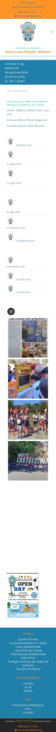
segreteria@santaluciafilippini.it (29, 7)
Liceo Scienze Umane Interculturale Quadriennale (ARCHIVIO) (28, 654)
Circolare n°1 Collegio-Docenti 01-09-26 (32, 140)
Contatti (28, 712)
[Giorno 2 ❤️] (28, 420)
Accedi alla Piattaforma (29, 16)
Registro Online (29, 12)
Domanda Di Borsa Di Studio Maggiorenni (27, 120)
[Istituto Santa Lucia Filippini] (28, 31)
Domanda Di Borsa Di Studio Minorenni (26, 126)
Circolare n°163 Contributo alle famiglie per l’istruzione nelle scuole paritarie (28, 156)
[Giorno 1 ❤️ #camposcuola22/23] (28, 461)
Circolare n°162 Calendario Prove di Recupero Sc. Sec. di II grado (25, 175)
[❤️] (28, 338)
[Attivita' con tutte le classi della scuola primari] (28, 379)
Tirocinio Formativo (28, 669)
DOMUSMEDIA (24, 720)
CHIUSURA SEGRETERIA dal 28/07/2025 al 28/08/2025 (32, 274)
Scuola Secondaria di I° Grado (28, 643)
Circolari (28, 683)
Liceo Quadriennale (28, 646)
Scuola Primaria (28, 639)
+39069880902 (28, 3)
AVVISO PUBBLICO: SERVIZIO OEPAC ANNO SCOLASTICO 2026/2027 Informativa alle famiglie (26, 204)
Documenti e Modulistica (28, 705)
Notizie (28, 690)
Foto (28, 708)
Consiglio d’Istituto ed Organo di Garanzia (28, 663)
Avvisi (28, 687)
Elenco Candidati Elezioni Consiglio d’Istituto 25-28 (28, 221)
